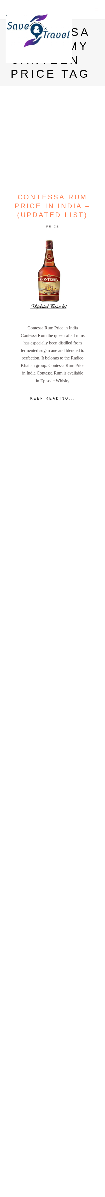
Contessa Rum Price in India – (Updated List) (52, 206)
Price (53, 226)
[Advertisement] (52, 658)
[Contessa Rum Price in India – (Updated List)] (53, 277)
